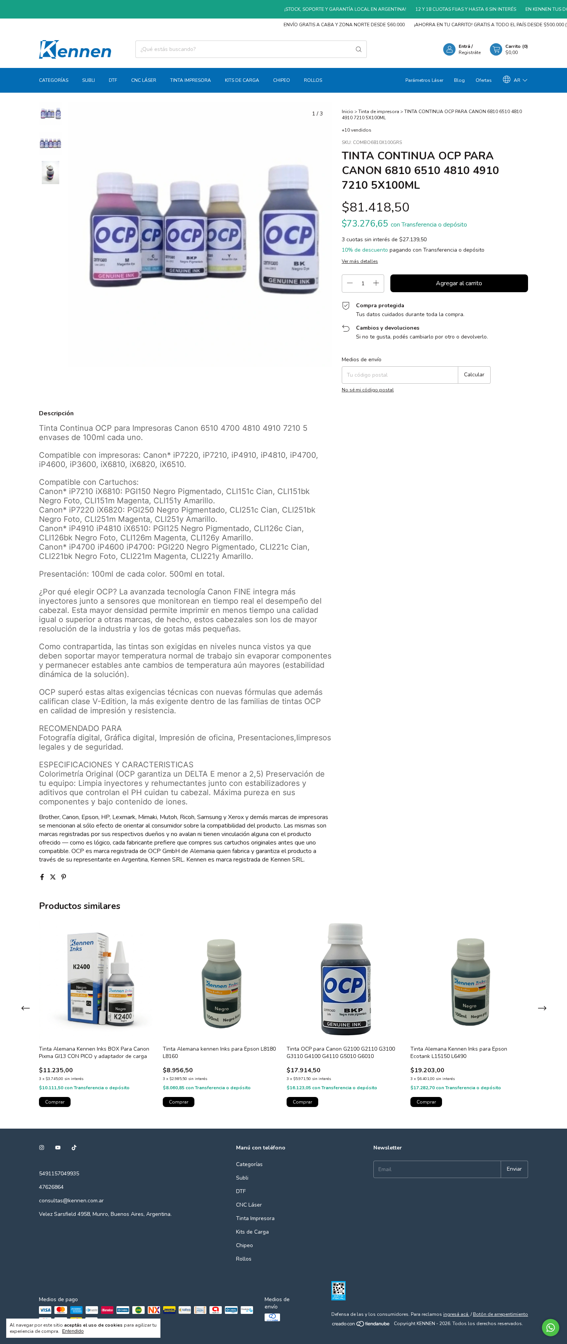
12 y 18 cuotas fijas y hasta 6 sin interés (445, 9)
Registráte (470, 52)
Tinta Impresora (190, 80)
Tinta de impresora (378, 111)
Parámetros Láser (424, 80)
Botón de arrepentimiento (500, 1314)
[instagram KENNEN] (41, 1147)
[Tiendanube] (361, 1325)
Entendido (73, 1331)
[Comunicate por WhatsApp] (550, 1327)
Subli (88, 80)
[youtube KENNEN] (58, 1147)
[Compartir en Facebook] (43, 877)
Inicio (347, 111)
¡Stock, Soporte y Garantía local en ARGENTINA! (325, 9)
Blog (459, 80)
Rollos (313, 80)
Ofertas (484, 80)
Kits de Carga (242, 80)
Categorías (53, 80)
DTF (113, 80)
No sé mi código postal (368, 390)
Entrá (464, 46)
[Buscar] (358, 49)
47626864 (51, 1187)
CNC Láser (143, 80)
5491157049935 (59, 1173)
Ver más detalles (360, 261)
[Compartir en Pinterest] (64, 877)
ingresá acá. (456, 1314)
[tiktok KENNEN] (74, 1147)
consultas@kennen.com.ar (71, 1200)
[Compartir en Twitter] (53, 877)
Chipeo (281, 80)
